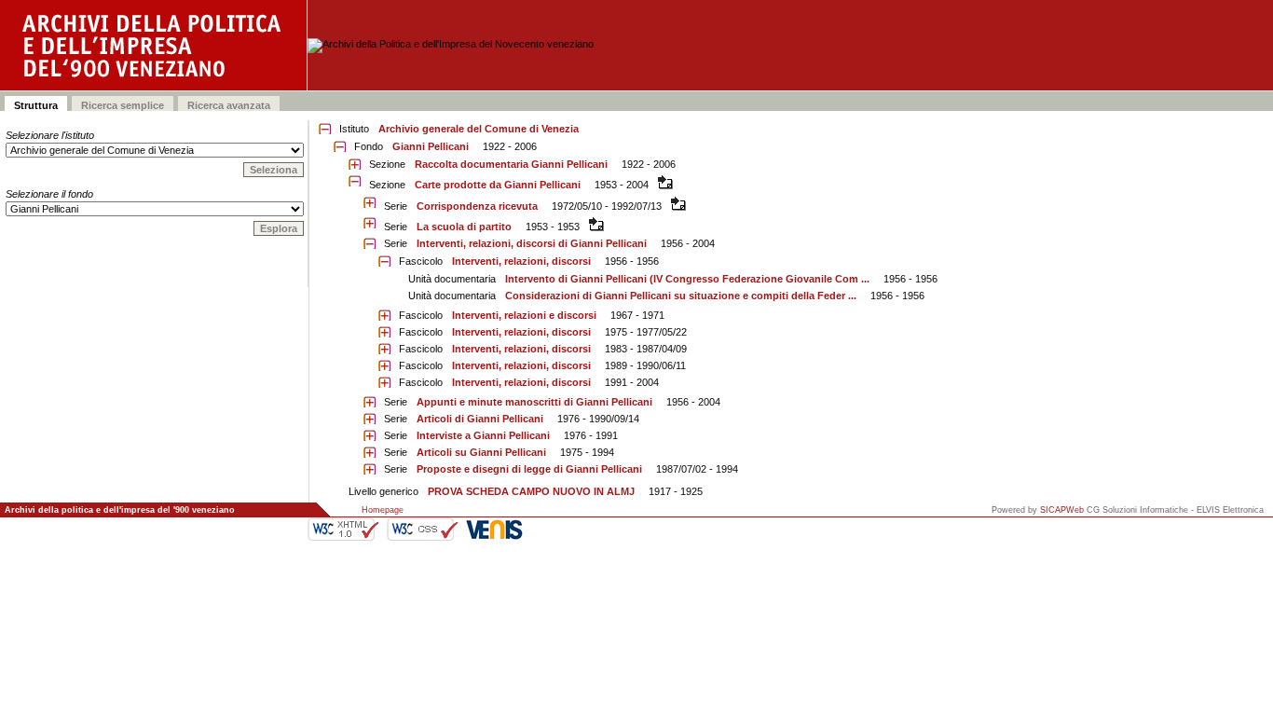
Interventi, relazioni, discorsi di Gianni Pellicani (532, 243)
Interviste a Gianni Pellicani (483, 435)
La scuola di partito (464, 226)
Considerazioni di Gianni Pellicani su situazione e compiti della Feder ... (680, 295)
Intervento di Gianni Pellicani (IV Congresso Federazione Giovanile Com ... (687, 278)
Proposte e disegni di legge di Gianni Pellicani (529, 469)
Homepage (383, 510)
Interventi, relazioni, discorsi (521, 261)
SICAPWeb (1062, 510)
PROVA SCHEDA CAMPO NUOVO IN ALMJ (531, 491)
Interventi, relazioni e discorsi (524, 315)
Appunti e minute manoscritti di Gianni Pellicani (534, 401)
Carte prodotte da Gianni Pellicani (498, 184)
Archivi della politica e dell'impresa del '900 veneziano (120, 510)
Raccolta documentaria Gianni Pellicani (511, 164)
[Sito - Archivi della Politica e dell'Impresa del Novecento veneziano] (154, 45)
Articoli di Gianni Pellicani (480, 418)
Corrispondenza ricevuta (477, 206)
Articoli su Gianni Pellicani (481, 452)
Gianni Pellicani (430, 146)
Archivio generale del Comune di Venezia (478, 128)
